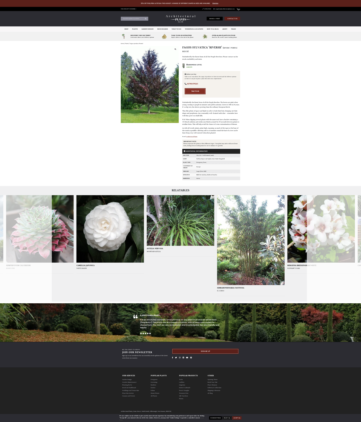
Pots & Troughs (184, 390)
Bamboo (153, 385)
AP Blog (210, 393)
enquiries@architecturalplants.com (225, 9)
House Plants (155, 393)
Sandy (212, 155)
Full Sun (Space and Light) (203, 159)
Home (122, 43)
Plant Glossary (212, 385)
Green (198, 178)
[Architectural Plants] (180, 18)
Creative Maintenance (129, 382)
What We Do (176, 29)
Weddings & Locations (194, 29)
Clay (197, 155)
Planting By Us (127, 385)
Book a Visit (214, 18)
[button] (175, 49)
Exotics (153, 388)
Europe (198, 167)
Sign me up (205, 351)
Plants (135, 29)
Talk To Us (195, 91)
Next (334, 248)
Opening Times (212, 379)
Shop (126, 29)
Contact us (232, 18)
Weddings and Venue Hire (130, 390)
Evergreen (199, 162)
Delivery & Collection (214, 388)
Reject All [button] (227, 418)
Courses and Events (128, 396)
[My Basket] (238, 9)
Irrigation (182, 385)
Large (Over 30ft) (201, 171)
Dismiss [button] (215, 3)
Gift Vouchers (183, 396)
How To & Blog (213, 29)
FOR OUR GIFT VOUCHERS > (128, 9)
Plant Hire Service (128, 393)
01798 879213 (207, 9)
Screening (154, 382)
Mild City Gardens (201, 175)
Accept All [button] (237, 418)
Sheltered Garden (212, 175)
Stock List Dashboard (129, 388)
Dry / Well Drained (204, 155)
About (224, 29)
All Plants (154, 396)
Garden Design (147, 29)
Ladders (181, 382)
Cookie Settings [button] (215, 418)
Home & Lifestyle (184, 388)
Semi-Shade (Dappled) (218, 159)
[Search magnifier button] (145, 18)
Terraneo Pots (183, 393)
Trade (233, 29)
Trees (204, 162)
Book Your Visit (212, 382)
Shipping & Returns (214, 390)
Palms (153, 390)
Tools (181, 379)
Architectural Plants (191, 137)
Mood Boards (162, 29)
